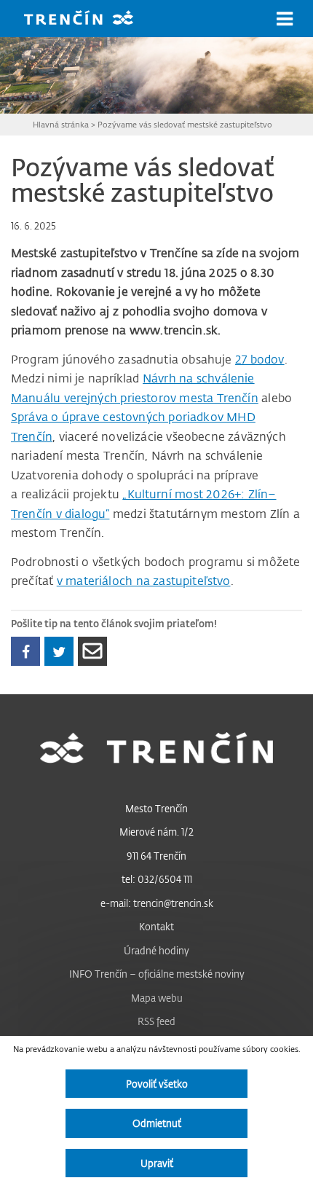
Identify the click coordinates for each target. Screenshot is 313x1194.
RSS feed (156, 1021)
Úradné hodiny (156, 950)
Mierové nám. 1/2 (156, 831)
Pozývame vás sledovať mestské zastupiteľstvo (185, 124)
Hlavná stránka (61, 124)
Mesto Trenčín (156, 808)
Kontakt (156, 926)
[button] (285, 18)
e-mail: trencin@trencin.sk (156, 903)
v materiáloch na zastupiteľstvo (144, 580)
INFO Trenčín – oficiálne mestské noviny (157, 973)
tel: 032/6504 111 (157, 879)
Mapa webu (157, 997)
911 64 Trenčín (156, 855)
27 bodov (260, 359)
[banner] (89, 19)
